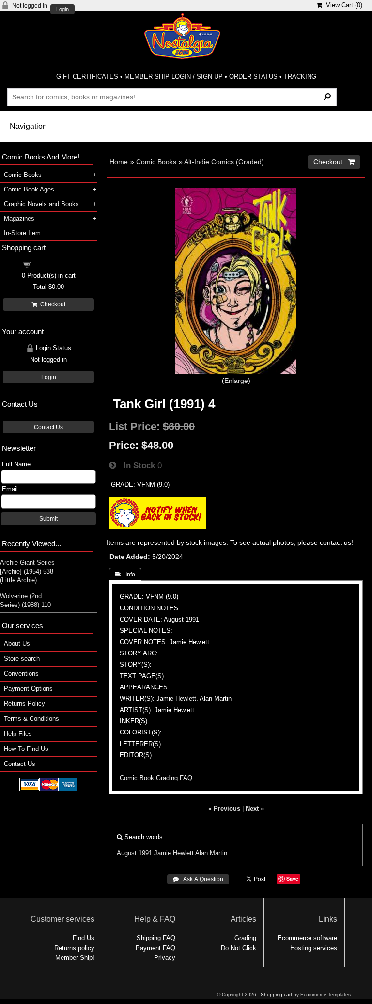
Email (10, 489)
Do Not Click (238, 948)
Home (118, 162)
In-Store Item (22, 233)
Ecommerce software (307, 937)
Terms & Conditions (31, 718)
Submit (48, 519)
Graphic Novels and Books (41, 203)
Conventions (21, 673)
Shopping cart (54, 264)
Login (62, 9)
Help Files (18, 733)
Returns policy (74, 948)
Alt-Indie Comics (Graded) (224, 162)
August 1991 (134, 853)
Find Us (83, 937)
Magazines (19, 218)
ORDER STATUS (253, 76)
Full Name (16, 464)
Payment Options (28, 688)
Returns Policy (24, 703)
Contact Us (48, 427)
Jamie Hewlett (174, 853)
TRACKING (300, 76)
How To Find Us (26, 748)
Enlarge (236, 380)
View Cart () (342, 5)
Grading (245, 937)
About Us (17, 643)
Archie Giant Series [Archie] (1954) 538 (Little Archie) (27, 571)
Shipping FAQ (156, 937)
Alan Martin (211, 853)
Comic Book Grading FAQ (156, 777)
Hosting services (313, 948)
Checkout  (334, 162)
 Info (125, 574)
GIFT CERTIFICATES (87, 76)
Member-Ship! (74, 957)
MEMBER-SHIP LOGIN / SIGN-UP (173, 76)
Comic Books (156, 162)
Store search (22, 658)
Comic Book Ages (29, 189)
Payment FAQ (155, 948)
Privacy (164, 957)
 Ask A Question (198, 879)
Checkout (51, 304)
